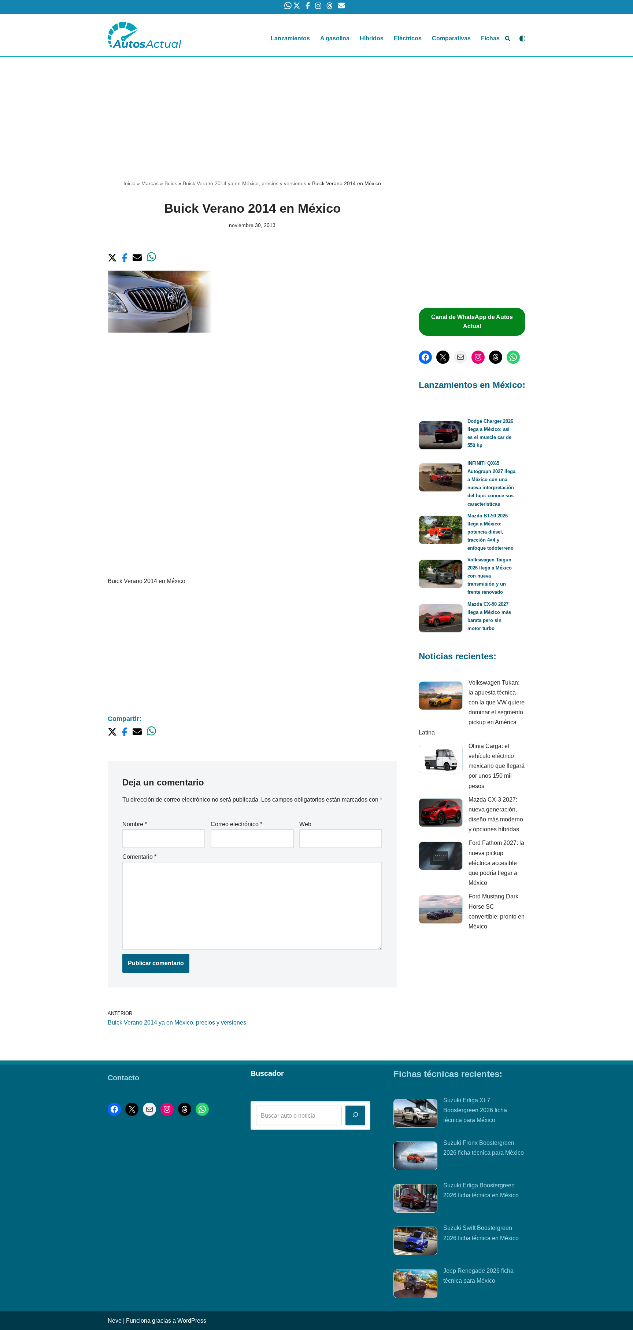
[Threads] (495, 357)
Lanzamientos (290, 38)
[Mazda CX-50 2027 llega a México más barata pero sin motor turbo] (441, 619)
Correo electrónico (236, 824)
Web (305, 824)
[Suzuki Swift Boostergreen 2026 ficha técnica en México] (415, 1242)
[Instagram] (478, 357)
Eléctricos (408, 38)
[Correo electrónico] (460, 357)
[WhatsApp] (513, 357)
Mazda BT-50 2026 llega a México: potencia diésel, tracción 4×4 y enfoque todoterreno (490, 532)
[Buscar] (507, 38)
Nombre (134, 824)
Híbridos (372, 38)
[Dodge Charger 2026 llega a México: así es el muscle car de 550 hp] (441, 436)
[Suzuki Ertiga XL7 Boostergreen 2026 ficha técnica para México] (415, 1115)
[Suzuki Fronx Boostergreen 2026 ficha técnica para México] (415, 1157)
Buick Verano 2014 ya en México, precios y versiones (244, 183)
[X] (442, 357)
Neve (115, 1321)
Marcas (150, 183)
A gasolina (334, 38)
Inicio (129, 183)
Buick (170, 183)
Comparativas (451, 38)
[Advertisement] (316, 111)
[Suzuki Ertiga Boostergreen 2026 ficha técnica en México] (415, 1200)
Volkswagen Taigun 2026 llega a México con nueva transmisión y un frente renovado (489, 576)
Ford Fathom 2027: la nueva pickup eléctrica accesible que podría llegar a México (496, 863)
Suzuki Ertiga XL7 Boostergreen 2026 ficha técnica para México (475, 1110)
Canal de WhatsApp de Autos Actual (472, 322)
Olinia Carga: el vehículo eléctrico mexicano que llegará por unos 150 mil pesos (497, 766)
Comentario (139, 857)
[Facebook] (425, 357)
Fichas (490, 38)
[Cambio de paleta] (522, 38)
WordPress (191, 1321)
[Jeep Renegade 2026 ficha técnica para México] (415, 1285)
